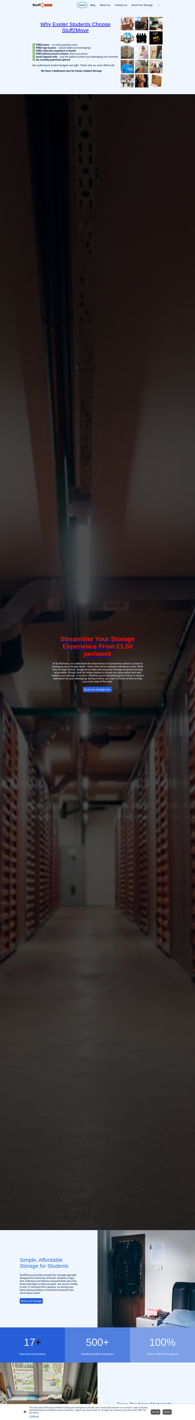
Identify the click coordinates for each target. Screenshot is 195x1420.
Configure (34, 1416)
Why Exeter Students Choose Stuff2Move (75, 27)
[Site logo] (42, 5)
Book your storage (31, 1300)
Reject (167, 1412)
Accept (155, 1412)
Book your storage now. (97, 689)
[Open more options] (158, 5)
